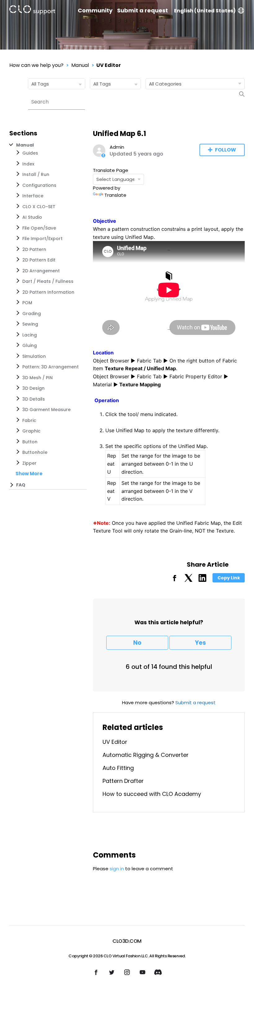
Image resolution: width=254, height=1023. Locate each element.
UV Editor (108, 65)
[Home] (32, 11)
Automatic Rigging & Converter (146, 755)
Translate (115, 195)
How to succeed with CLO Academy (152, 794)
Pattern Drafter (123, 781)
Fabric (29, 420)
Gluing (29, 345)
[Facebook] (174, 580)
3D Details (33, 399)
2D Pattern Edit (38, 260)
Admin (117, 147)
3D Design (33, 388)
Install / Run (35, 174)
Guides (30, 153)
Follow (225, 149)
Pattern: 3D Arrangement (50, 367)
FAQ (20, 485)
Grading (31, 313)
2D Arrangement (41, 271)
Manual (80, 65)
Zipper (29, 463)
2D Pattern (34, 249)
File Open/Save (39, 228)
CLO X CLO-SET (38, 207)
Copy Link (228, 578)
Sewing (30, 324)
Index (28, 164)
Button (29, 442)
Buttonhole (34, 452)
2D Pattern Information (48, 292)
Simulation (34, 356)
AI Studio (32, 217)
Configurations (39, 185)
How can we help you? (36, 65)
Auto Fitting (118, 768)
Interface (32, 196)
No (137, 643)
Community (95, 10)
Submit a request (142, 10)
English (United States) (205, 10)
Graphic (31, 431)
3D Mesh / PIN (37, 378)
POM (27, 303)
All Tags (40, 84)
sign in (117, 868)
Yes (200, 643)
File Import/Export (42, 238)
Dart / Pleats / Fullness (47, 281)
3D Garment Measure (46, 409)
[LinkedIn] (202, 580)
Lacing (29, 335)
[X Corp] (188, 580)
